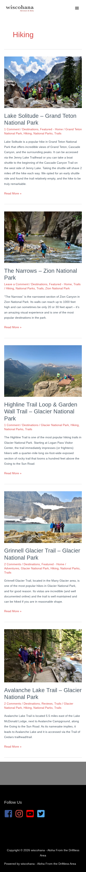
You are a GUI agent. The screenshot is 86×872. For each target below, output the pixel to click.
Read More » (13, 194)
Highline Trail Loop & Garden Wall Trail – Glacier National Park (40, 411)
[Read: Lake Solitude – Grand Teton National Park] (43, 82)
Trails (57, 133)
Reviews (47, 703)
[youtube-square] (31, 813)
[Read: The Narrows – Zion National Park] (43, 237)
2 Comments (12, 564)
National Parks (43, 133)
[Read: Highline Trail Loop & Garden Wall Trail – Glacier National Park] (43, 370)
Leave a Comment (16, 284)
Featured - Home (51, 129)
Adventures (11, 568)
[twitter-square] (42, 813)
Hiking (28, 133)
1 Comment (12, 129)
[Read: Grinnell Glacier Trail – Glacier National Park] (43, 516)
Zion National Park (57, 288)
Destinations (30, 129)
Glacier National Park (55, 425)
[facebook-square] (9, 813)
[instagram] (20, 813)
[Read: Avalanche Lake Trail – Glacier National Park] (43, 655)
